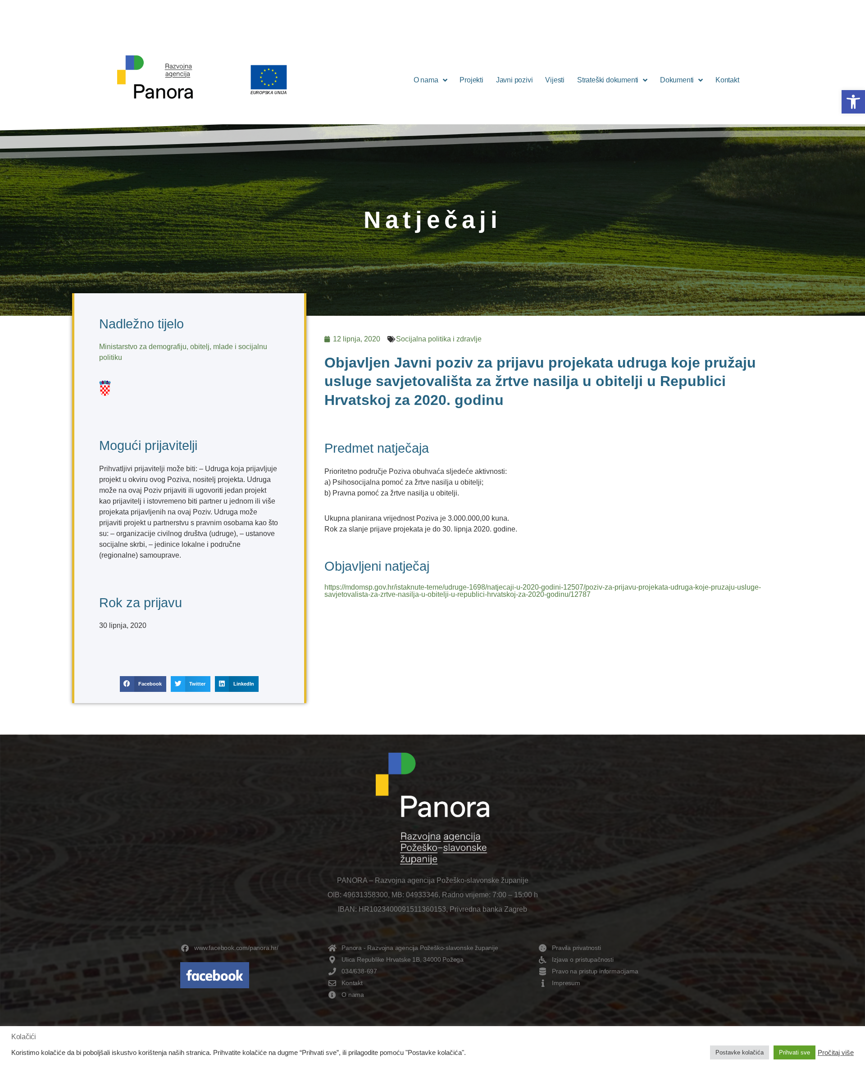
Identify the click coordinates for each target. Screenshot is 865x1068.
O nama (426, 80)
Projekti (471, 80)
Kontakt (727, 80)
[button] (853, 102)
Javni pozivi (514, 80)
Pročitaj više (836, 1052)
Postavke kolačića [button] (739, 1052)
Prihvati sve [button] (794, 1052)
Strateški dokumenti (607, 80)
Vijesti (555, 80)
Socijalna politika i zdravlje (439, 339)
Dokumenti (677, 80)
